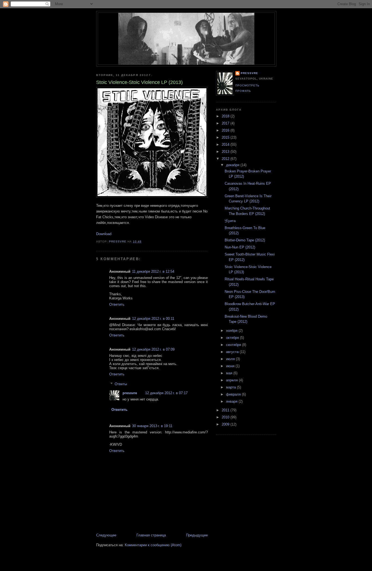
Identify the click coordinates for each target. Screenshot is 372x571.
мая (229, 373)
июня (231, 366)
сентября (234, 345)
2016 (226, 130)
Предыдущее (197, 535)
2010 (226, 417)
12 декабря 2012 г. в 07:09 (153, 349)
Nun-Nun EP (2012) (240, 247)
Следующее (106, 535)
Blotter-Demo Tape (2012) (245, 240)
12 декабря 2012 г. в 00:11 (153, 319)
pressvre (130, 393)
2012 (226, 159)
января (232, 401)
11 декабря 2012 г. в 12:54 (153, 271)
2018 (226, 116)
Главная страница (151, 535)
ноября (232, 331)
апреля (232, 380)
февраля (234, 394)
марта (231, 387)
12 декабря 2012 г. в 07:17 (166, 393)
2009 (226, 424)
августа (233, 352)
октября (233, 338)
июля (231, 359)
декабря (233, 165)
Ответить (116, 304)
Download (103, 234)
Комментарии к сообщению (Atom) (153, 545)
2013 (226, 152)
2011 (226, 410)
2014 (226, 144)
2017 (226, 123)
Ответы (121, 384)
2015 (226, 137)
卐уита (230, 221)
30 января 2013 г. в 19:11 (152, 426)
